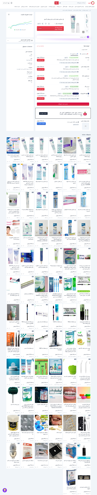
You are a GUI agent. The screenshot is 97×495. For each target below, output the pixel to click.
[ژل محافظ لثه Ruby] (69, 312)
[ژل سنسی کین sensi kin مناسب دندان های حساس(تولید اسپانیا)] (27, 172)
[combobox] (72, 3)
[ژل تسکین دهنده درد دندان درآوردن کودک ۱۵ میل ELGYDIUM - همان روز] (83, 172)
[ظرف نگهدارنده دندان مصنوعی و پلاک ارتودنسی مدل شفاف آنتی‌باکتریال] (13, 367)
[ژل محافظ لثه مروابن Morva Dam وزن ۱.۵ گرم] (27, 312)
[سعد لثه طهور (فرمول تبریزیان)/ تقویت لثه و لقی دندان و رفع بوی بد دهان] (13, 423)
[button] (6, 3)
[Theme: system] (11, 3)
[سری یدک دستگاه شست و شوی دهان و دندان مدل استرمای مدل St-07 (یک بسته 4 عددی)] (83, 367)
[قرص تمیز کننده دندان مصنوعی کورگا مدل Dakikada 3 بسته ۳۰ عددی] (41, 284)
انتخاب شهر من (43, 113)
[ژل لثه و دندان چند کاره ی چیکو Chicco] (83, 145)
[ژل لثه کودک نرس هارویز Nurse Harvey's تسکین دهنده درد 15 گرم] (55, 200)
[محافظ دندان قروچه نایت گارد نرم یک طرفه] (13, 451)
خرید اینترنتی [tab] (83, 54)
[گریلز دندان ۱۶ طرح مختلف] (69, 423)
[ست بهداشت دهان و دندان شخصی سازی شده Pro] (41, 367)
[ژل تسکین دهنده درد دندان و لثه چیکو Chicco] (41, 145)
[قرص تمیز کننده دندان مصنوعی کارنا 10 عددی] (69, 477)
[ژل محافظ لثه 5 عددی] (27, 339)
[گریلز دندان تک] (55, 451)
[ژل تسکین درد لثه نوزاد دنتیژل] (69, 172)
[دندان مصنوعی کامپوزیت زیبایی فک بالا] (13, 228)
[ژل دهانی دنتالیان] (55, 172)
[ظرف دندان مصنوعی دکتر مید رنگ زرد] (69, 367)
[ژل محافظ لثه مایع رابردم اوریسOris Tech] (83, 312)
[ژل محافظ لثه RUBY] (41, 339)
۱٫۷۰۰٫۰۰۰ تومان (40, 76)
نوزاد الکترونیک (83, 93)
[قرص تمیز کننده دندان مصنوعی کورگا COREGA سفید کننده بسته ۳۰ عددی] (69, 284)
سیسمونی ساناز (85, 76)
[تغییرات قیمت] (49, 23)
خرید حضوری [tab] (74, 54)
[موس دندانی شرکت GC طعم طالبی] (83, 339)
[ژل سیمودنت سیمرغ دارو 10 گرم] (55, 256)
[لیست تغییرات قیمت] (9, 15)
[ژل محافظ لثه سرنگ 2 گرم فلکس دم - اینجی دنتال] (83, 284)
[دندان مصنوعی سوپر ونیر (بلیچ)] (83, 477)
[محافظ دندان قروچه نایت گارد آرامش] (69, 451)
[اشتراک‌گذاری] (42, 24)
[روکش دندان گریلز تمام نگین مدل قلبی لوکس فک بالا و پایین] (69, 395)
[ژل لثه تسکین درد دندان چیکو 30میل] (27, 228)
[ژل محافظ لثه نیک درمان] (41, 312)
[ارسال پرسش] (88, 37)
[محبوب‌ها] (46, 23)
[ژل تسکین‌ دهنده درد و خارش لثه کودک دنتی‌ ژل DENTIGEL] (13, 172)
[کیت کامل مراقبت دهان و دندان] (41, 395)
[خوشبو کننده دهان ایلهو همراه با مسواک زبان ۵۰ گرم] (27, 367)
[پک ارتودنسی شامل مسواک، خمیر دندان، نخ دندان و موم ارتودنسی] (55, 367)
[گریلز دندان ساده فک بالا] (41, 451)
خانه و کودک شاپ (85, 66)
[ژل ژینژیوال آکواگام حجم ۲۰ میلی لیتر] (27, 200)
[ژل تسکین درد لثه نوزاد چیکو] (41, 172)
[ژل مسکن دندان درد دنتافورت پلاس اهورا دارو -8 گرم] (41, 256)
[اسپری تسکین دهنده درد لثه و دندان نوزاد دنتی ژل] (13, 145)
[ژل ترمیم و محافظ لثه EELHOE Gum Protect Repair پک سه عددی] (55, 284)
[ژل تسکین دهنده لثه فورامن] (69, 200)
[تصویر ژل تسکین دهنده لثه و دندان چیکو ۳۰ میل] (87, 16)
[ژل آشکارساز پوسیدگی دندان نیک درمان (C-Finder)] (13, 284)
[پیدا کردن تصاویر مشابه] (83, 32)
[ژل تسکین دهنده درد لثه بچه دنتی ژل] (83, 200)
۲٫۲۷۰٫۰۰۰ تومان (40, 93)
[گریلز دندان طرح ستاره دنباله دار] (27, 423)
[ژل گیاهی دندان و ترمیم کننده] (13, 312)
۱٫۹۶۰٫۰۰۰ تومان (40, 86)
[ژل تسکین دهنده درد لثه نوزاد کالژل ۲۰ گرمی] (69, 145)
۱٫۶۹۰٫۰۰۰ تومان (40, 66)
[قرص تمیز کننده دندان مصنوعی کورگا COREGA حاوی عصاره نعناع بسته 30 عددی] (27, 395)
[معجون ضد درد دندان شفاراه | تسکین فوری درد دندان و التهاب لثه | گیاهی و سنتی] (13, 200)
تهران (88, 59)
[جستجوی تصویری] (60, 3)
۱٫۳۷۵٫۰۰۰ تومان (40, 57)
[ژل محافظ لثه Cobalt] (55, 312)
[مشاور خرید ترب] (5, 490)
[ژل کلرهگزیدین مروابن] (27, 284)
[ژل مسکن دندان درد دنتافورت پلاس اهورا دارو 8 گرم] (27, 256)
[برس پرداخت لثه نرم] (13, 395)
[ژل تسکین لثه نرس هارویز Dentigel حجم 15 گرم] (69, 228)
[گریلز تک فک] (55, 423)
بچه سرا (87, 57)
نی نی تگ (87, 86)
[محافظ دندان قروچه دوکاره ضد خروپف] (41, 423)
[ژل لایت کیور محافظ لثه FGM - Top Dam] (55, 339)
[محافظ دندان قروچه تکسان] (27, 451)
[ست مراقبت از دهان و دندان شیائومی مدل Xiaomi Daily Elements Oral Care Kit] (55, 395)
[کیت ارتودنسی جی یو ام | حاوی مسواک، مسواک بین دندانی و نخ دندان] (83, 256)
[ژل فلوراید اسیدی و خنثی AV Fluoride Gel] (83, 451)
